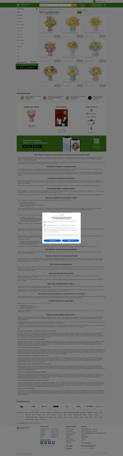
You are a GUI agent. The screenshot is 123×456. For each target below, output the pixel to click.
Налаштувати (52, 240)
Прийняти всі (71, 240)
